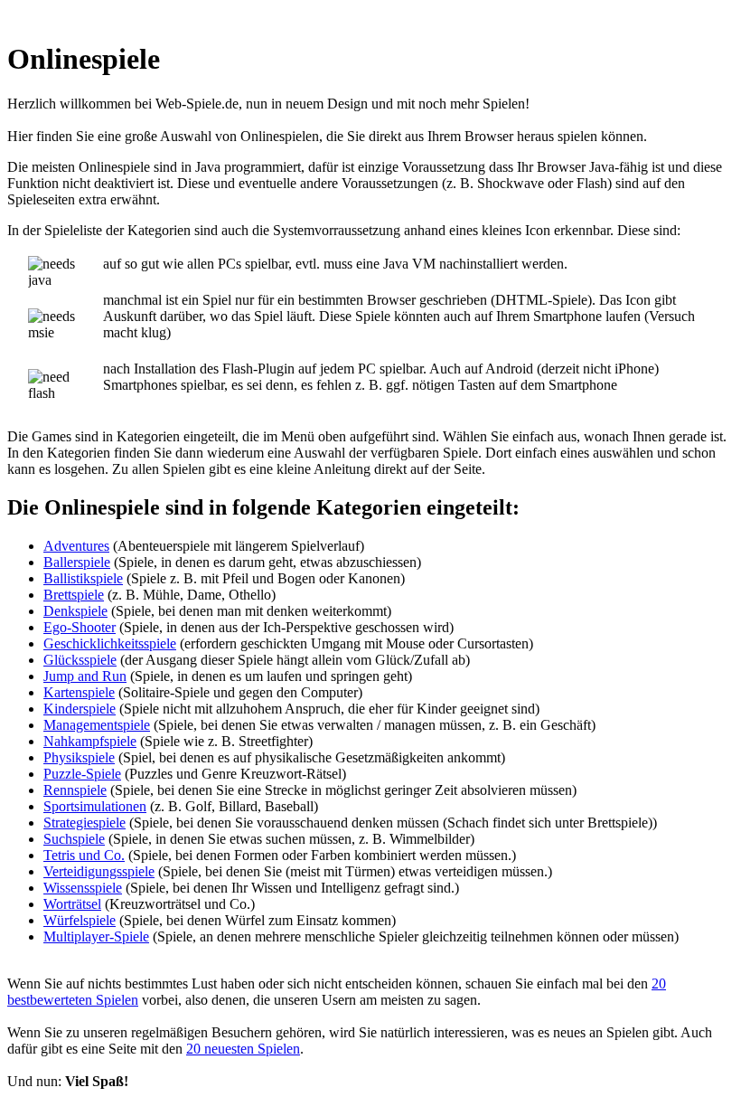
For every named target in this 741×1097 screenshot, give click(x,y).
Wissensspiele (82, 887)
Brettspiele (73, 594)
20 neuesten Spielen (243, 1048)
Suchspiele (74, 838)
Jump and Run (85, 676)
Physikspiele (79, 757)
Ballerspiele (76, 562)
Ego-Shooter (79, 627)
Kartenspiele (79, 692)
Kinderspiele (79, 708)
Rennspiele (75, 790)
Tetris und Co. (84, 855)
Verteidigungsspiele (99, 871)
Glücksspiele (80, 659)
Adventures (76, 545)
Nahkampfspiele (89, 741)
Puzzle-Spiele (82, 773)
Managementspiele (96, 725)
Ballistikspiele (83, 578)
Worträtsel (72, 904)
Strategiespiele (84, 822)
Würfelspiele (79, 920)
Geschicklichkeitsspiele (109, 643)
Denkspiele (75, 611)
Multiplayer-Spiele (96, 936)
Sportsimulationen (94, 806)
